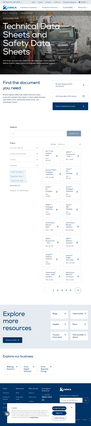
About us (31, 393)
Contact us (57, 2)
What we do (32, 397)
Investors (48, 2)
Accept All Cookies (59, 408)
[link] (27, 13)
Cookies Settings (59, 418)
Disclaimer (77, 419)
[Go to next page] (78, 290)
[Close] (72, 407)
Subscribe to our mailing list (69, 396)
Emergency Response (69, 2)
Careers (40, 2)
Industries (6, 393)
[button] (7, 414)
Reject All (59, 413)
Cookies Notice (34, 417)
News (33, 2)
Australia (47, 394)
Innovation (6, 407)
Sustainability (7, 403)
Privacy (85, 419)
